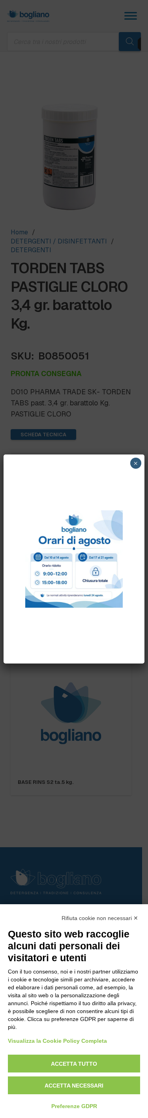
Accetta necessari (74, 1085)
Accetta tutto (74, 1064)
